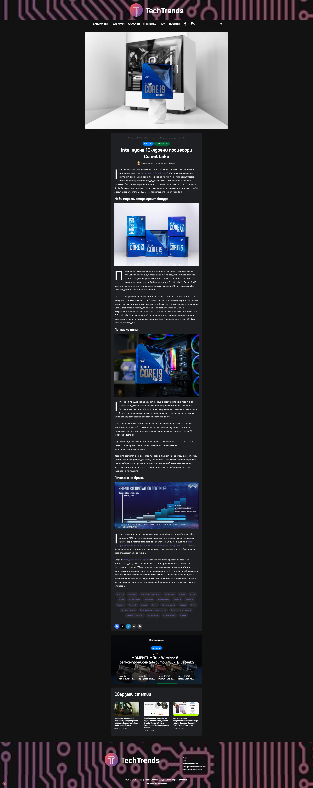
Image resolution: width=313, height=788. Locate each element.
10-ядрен (170, 594)
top (194, 605)
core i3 (178, 599)
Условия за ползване (190, 764)
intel (155, 605)
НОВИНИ (174, 23)
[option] (156, 659)
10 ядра (133, 594)
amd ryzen (135, 599)
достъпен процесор (181, 610)
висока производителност (153, 610)
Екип (184, 761)
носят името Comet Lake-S (154, 173)
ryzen (183, 605)
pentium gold (169, 605)
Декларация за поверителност (194, 767)
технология (170, 615)
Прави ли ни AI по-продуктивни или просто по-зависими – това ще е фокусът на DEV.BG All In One (156, 662)
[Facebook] (116, 626)
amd (122, 599)
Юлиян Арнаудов (147, 163)
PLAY (163, 23)
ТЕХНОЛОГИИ (99, 23)
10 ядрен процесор (151, 594)
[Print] (139, 626)
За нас (185, 758)
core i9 (133, 605)
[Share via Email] (134, 626)
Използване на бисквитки (192, 770)
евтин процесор (135, 615)
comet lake (164, 599)
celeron (149, 599)
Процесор (153, 615)
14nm (183, 594)
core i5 (190, 599)
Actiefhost (162, 783)
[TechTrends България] (156, 10)
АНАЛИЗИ (134, 23)
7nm (193, 594)
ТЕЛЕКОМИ (118, 23)
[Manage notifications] (4, 784)
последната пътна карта (135, 559)
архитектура (129, 610)
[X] (122, 626)
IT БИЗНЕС (149, 23)
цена (184, 615)
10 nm (121, 594)
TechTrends (134, 138)
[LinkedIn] (128, 626)
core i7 (121, 605)
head (145, 605)
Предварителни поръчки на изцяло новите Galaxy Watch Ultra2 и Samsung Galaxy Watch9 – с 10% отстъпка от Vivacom (156, 723)
